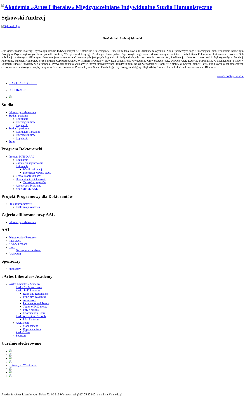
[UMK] (10, 361)
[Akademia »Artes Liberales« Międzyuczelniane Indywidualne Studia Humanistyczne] (106, 7)
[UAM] (10, 368)
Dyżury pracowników (28, 250)
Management (30, 325)
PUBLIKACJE (17, 89)
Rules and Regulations (35, 293)
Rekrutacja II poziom (28, 131)
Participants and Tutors (36, 303)
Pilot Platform (31, 319)
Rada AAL (15, 240)
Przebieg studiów (25, 122)
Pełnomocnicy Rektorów (23, 237)
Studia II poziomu (19, 128)
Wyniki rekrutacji (33, 169)
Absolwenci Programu (28, 185)
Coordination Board (34, 313)
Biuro (12, 247)
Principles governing (34, 296)
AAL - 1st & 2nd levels (29, 287)
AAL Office (23, 332)
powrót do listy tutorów (230, 76)
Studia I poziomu (18, 115)
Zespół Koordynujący (28, 175)
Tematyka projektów (34, 182)
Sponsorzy (15, 268)
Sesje (12, 141)
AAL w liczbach (18, 243)
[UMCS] (10, 372)
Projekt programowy (20, 203)
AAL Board (22, 322)
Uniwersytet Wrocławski (23, 365)
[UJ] (10, 351)
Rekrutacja (22, 118)
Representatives (32, 329)
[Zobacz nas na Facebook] (10, 97)
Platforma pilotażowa (28, 207)
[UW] (10, 354)
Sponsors (21, 335)
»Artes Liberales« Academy (24, 284)
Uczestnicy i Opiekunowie (31, 179)
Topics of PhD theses (35, 306)
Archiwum (15, 253)
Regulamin (22, 125)
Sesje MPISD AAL (27, 188)
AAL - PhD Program (28, 290)
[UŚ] (10, 375)
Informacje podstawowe (22, 112)
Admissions (29, 300)
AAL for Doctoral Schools (31, 316)
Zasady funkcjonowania (29, 163)
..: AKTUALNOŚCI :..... (23, 83)
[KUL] (10, 358)
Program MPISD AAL (21, 156)
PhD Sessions (31, 309)
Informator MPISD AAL (37, 172)
